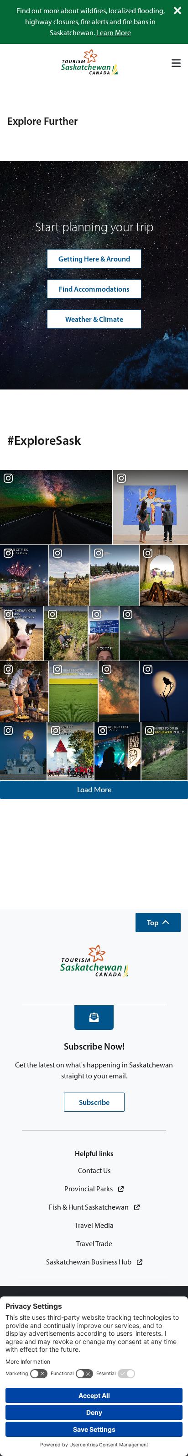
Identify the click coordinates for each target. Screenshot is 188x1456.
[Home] (89, 62)
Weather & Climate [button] (94, 319)
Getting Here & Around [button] (94, 258)
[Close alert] (177, 10)
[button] (158, 922)
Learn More (113, 32)
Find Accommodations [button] (94, 288)
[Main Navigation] (176, 63)
